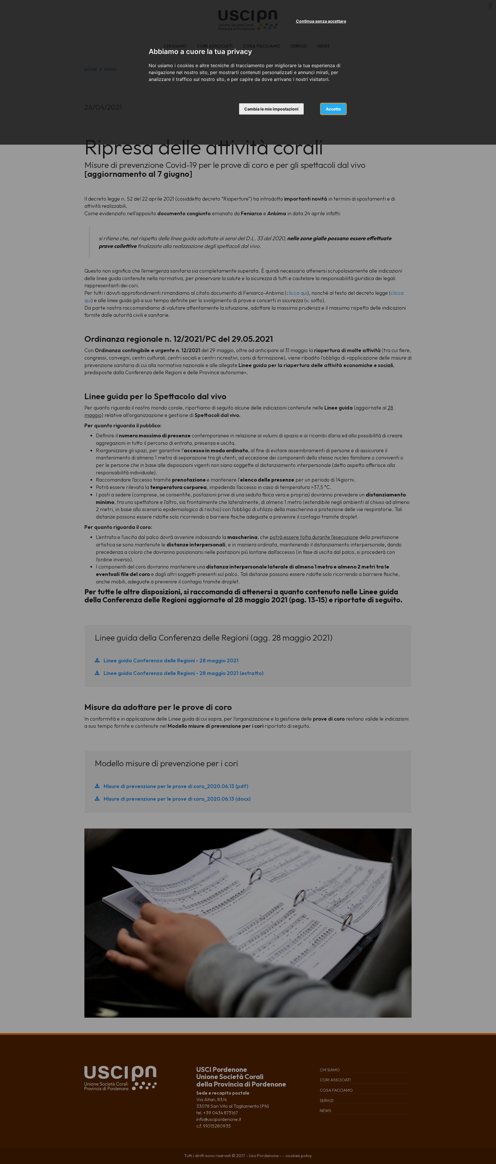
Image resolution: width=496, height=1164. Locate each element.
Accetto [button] (333, 108)
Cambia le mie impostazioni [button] (271, 108)
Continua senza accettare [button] (321, 21)
